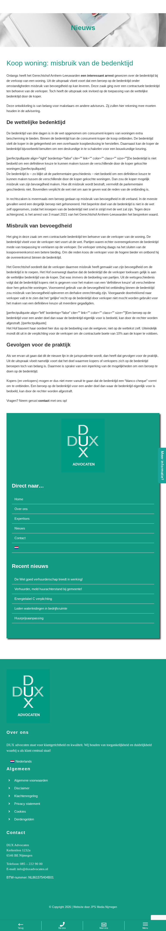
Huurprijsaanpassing (28, 618)
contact (43, 400)
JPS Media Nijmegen (104, 907)
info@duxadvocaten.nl (32, 869)
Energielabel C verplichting (33, 599)
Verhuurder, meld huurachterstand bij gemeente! (48, 589)
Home (18, 499)
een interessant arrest (97, 75)
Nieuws (19, 528)
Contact (20, 538)
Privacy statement (27, 803)
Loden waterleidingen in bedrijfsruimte (40, 608)
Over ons (21, 509)
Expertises (22, 518)
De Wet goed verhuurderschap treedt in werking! (48, 579)
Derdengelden (24, 819)
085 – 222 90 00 (31, 864)
